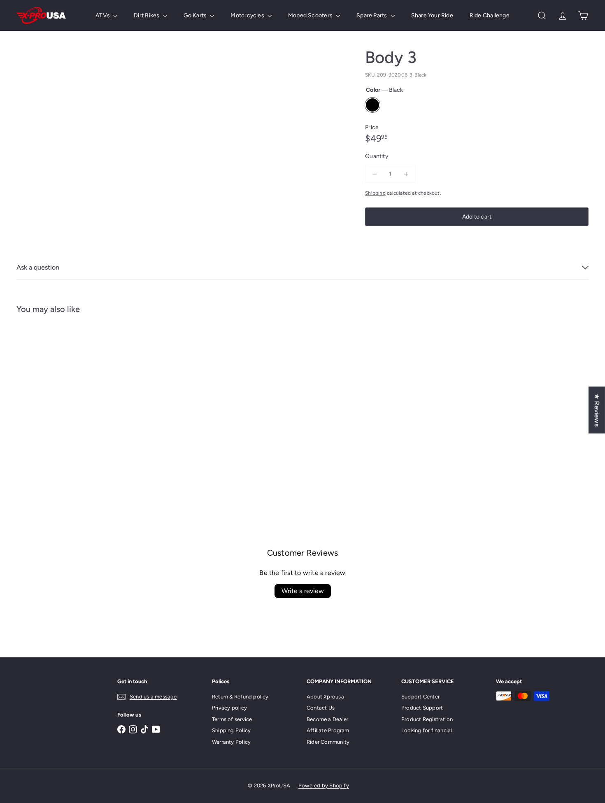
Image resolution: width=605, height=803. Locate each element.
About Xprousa (325, 697)
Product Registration (427, 719)
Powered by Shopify (323, 785)
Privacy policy (229, 708)
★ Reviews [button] (597, 409)
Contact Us (321, 708)
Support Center (420, 697)
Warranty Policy (231, 742)
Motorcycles (247, 15)
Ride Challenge (490, 15)
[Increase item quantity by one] (406, 174)
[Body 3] (60, 402)
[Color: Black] (31, 424)
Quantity (376, 156)
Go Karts (196, 15)
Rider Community (328, 742)
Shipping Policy (231, 730)
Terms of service (232, 719)
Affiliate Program (328, 730)
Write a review (303, 591)
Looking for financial (426, 730)
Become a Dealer (327, 719)
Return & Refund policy (240, 697)
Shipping (375, 193)
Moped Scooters (311, 15)
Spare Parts (372, 15)
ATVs (103, 15)
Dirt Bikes (147, 15)
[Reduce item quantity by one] (374, 174)
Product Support (422, 708)
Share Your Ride (432, 15)
